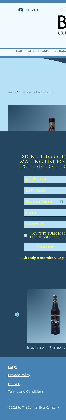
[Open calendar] (61, 201)
